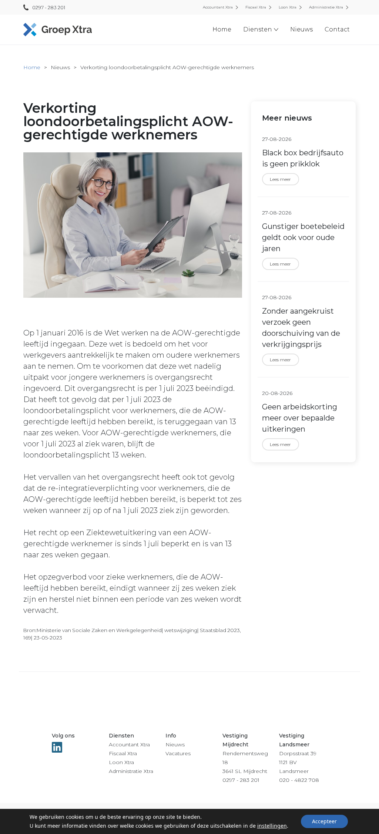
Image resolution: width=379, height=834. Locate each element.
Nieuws (301, 29)
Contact (337, 29)
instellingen (272, 825)
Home (221, 29)
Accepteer (324, 821)
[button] (260, 29)
